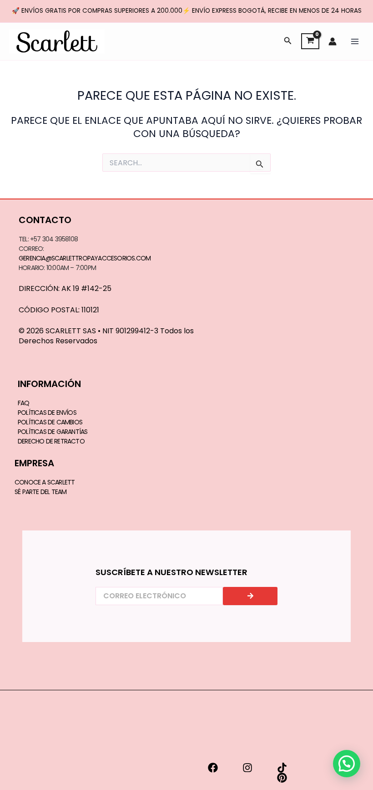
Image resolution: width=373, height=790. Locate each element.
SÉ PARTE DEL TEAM (40, 491)
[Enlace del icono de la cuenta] (332, 41)
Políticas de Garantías (52, 431)
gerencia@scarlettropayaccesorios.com (85, 258)
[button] (288, 41)
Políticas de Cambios (50, 422)
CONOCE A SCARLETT (45, 482)
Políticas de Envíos (47, 412)
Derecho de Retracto (51, 441)
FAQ (24, 403)
